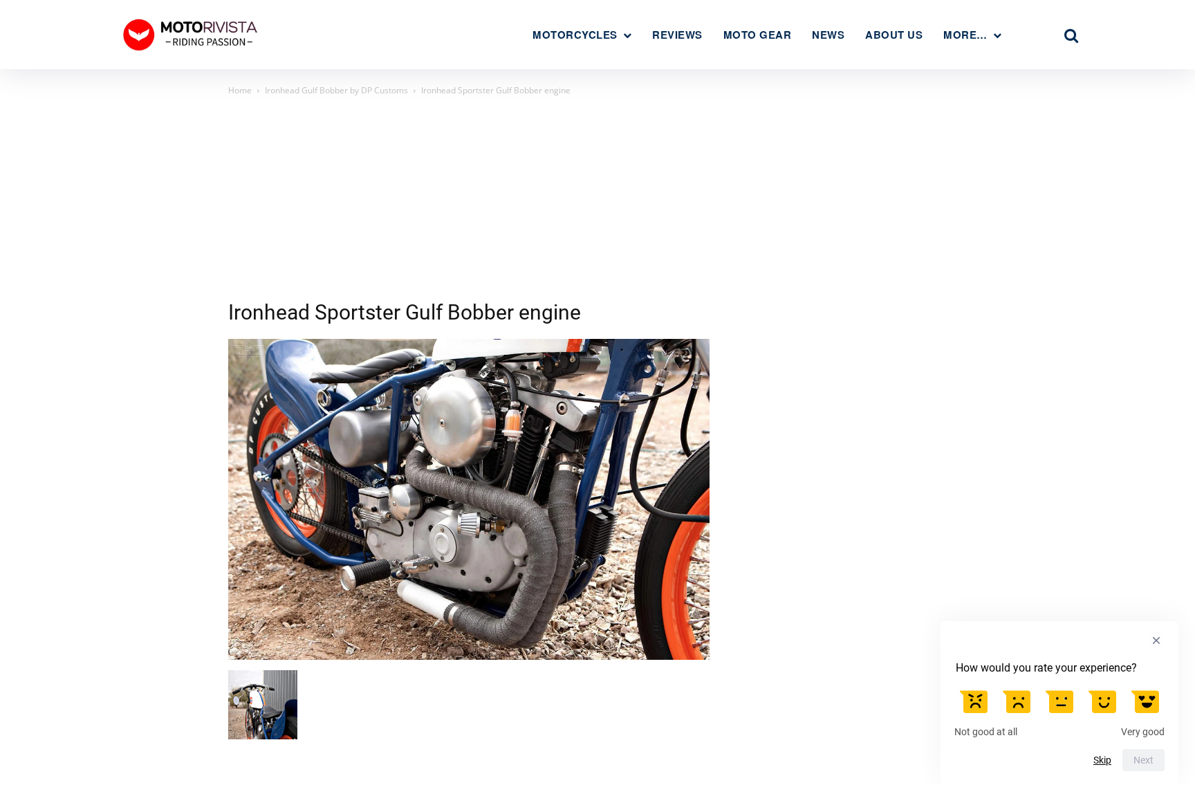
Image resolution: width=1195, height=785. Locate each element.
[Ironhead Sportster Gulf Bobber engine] (469, 656)
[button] (1071, 35)
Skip (1102, 760)
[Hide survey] (1156, 640)
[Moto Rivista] (192, 34)
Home (240, 90)
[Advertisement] (597, 202)
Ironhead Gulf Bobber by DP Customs (336, 90)
